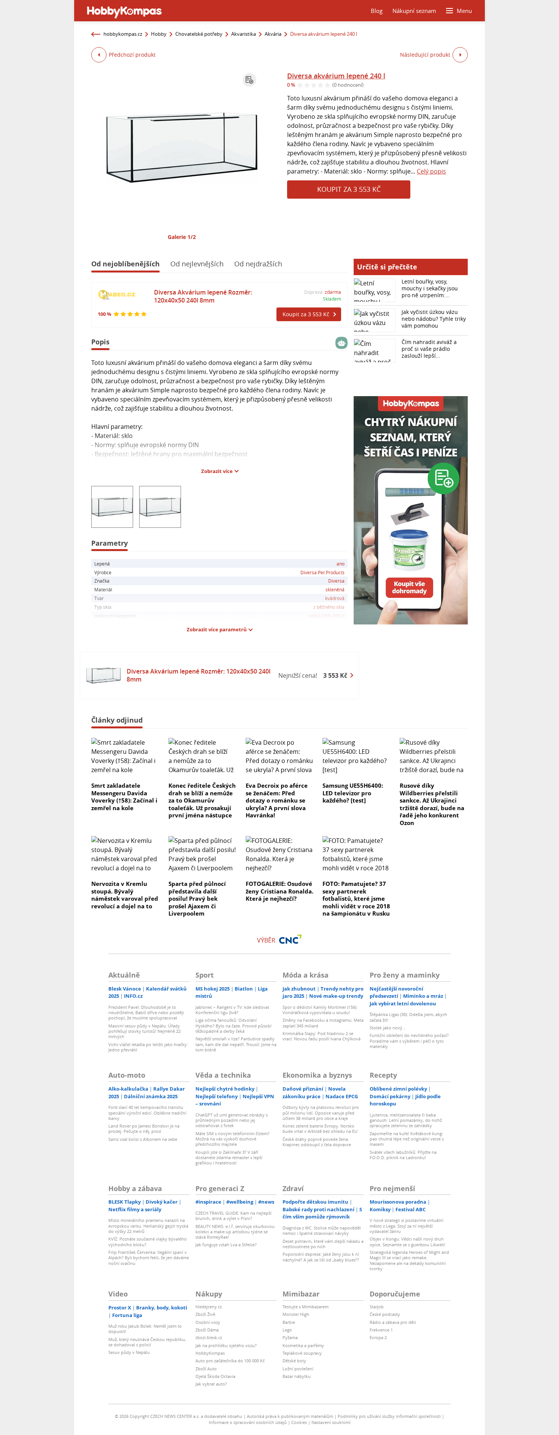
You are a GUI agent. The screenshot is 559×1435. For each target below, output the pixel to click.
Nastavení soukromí (331, 1422)
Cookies (299, 1422)
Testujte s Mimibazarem (306, 1306)
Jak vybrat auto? (211, 1384)
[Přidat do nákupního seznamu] (249, 80)
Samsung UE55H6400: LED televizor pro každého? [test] (352, 793)
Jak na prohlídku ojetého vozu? (226, 1345)
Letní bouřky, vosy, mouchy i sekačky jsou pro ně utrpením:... (430, 288)
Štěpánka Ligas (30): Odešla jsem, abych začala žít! (408, 1016)
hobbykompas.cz (122, 33)
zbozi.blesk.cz (208, 1337)
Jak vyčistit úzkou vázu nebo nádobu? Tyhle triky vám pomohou (434, 318)
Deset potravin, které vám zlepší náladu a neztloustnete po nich (323, 1243)
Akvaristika (243, 33)
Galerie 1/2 (182, 236)
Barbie (289, 1322)
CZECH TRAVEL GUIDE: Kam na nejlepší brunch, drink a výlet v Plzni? (233, 1215)
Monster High (296, 1314)
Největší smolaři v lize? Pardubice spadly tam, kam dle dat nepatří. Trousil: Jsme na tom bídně (235, 1044)
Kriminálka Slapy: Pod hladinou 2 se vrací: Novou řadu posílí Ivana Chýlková (321, 1036)
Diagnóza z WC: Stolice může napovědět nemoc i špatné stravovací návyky (322, 1230)
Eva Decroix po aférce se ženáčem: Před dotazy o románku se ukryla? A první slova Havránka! (277, 800)
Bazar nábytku (297, 1376)
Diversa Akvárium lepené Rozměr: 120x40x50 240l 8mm (203, 296)
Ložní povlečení (298, 1368)
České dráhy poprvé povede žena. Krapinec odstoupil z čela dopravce (317, 1141)
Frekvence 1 (381, 1330)
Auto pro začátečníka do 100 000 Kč (230, 1360)
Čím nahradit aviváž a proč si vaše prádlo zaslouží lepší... (429, 348)
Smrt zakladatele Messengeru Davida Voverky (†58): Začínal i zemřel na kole (124, 797)
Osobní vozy (207, 1322)
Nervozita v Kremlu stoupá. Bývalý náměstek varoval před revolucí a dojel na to (124, 895)
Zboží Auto (206, 1368)
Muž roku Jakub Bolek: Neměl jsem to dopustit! (145, 1328)
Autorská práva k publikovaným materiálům (290, 1416)
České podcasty (385, 1314)
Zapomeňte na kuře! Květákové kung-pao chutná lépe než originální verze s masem (407, 1139)
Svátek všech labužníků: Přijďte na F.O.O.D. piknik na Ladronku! (403, 1154)
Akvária (273, 33)
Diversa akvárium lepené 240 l (336, 75)
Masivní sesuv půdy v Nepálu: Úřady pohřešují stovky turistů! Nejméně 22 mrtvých (144, 1031)
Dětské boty (294, 1360)
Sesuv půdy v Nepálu (129, 1352)
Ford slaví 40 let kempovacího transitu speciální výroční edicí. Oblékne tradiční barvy (147, 1112)
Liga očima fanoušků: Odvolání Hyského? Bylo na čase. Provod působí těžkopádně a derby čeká (233, 1025)
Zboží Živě (205, 1314)
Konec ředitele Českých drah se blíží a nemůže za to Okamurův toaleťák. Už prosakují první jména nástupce (202, 800)
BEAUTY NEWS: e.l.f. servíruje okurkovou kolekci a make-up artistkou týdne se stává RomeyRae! (235, 1231)
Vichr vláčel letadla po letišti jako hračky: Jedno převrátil (148, 1047)
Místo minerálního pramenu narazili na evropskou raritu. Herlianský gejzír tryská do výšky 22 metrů (148, 1225)
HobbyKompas (210, 1353)
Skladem (332, 299)
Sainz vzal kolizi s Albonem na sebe (142, 1139)
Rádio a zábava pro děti (393, 1322)
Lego (287, 1330)
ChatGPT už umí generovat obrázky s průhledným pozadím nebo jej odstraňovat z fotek (231, 1120)
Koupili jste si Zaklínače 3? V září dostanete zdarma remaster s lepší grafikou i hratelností (228, 1157)
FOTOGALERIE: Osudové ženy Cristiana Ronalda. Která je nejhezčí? (279, 891)
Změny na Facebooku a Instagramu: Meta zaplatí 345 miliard (323, 1022)
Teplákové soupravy (302, 1353)
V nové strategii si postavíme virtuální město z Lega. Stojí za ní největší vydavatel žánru (406, 1225)
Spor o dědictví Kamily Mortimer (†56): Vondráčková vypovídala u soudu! (320, 1009)
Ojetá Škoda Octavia (215, 1376)
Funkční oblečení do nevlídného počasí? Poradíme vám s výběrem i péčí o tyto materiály (409, 1040)
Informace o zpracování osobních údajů (248, 1422)
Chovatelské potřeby (198, 33)
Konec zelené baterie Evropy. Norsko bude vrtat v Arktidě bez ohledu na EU (320, 1128)
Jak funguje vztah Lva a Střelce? (226, 1244)
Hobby (159, 33)
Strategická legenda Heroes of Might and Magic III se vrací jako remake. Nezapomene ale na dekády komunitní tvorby (409, 1260)
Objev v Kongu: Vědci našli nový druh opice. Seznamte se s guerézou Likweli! (407, 1241)
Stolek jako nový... (388, 1027)
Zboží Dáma (207, 1330)
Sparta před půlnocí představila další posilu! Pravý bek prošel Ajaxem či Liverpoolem (197, 898)
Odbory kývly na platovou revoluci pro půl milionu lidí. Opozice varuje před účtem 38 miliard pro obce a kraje (321, 1112)
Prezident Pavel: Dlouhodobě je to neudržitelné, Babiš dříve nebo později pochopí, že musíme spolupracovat (146, 1012)
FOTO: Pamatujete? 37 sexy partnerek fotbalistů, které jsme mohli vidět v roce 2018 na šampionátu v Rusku (356, 898)
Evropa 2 (378, 1337)
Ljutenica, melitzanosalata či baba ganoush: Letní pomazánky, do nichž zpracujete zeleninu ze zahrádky (406, 1120)
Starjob (377, 1306)
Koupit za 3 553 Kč (349, 189)
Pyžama (290, 1337)
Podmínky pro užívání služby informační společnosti (389, 1416)
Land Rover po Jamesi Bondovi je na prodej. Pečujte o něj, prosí (143, 1128)
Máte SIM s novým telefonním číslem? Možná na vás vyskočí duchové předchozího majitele (232, 1139)
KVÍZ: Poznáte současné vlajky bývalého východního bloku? (147, 1241)
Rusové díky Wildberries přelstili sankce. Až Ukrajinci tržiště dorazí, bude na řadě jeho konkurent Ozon (432, 804)
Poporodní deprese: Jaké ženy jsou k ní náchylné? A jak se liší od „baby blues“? (321, 1256)
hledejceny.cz (208, 1306)
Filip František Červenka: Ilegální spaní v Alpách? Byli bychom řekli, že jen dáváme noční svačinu (148, 1257)
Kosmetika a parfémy (303, 1345)
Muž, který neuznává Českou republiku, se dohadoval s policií (147, 1341)
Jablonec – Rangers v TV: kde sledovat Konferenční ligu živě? (232, 1009)
